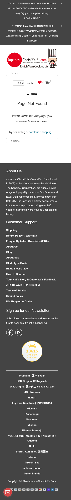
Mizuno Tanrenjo (32, 430)
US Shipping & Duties (19, 301)
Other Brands (32, 473)
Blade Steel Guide (17, 268)
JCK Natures (32, 392)
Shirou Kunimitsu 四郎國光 (32, 451)
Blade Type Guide (16, 263)
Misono (32, 425)
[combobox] (32, 73)
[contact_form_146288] (7, 492)
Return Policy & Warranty (21, 235)
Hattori (32, 397)
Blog (9, 252)
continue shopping (40, 132)
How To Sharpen (16, 274)
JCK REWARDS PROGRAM (23, 285)
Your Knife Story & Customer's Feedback (31, 279)
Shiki (32, 446)
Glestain (32, 408)
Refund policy (14, 296)
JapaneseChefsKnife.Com (41, 481)
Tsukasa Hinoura (32, 468)
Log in (30, 83)
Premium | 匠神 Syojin (32, 375)
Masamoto (32, 419)
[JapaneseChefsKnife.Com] (32, 59)
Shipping (11, 230)
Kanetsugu (32, 414)
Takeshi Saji (32, 462)
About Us (12, 246)
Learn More (32, 18)
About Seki (12, 257)
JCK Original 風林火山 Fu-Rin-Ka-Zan (32, 386)
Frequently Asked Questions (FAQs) (27, 241)
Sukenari (32, 457)
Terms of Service (16, 290)
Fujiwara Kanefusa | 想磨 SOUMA (32, 403)
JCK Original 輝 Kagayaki (32, 381)
